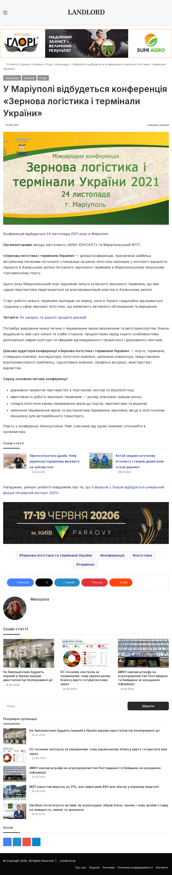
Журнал (94, 867)
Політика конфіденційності (135, 867)
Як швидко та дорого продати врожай (53, 317)
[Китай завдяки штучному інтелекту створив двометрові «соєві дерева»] (100, 461)
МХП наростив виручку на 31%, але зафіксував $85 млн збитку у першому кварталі (94, 786)
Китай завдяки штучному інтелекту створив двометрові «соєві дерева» (140, 461)
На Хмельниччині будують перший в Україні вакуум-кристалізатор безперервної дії (28, 676)
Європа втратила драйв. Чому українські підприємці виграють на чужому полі (54, 461)
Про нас (80, 867)
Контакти (162, 867)
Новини (38, 64)
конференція (113, 555)
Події (49, 64)
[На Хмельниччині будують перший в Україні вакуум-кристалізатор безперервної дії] (28, 653)
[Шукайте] (167, 14)
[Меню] (5, 14)
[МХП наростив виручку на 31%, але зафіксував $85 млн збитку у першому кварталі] (14, 792)
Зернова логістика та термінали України (56, 555)
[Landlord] (86, 12)
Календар (62, 64)
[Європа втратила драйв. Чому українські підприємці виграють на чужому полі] (14, 461)
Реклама (109, 867)
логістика (143, 555)
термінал (86, 564)
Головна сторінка (17, 64)
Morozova (40, 599)
